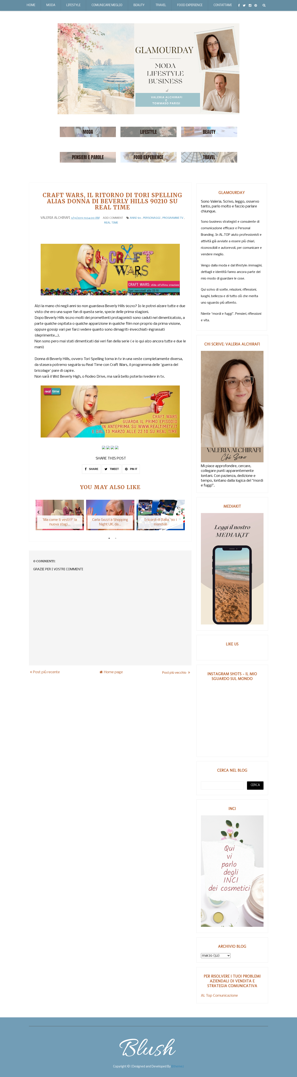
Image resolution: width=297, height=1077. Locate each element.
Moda (50, 5)
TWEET (114, 469)
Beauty (139, 5)
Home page (113, 672)
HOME (31, 5)
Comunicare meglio (107, 5)
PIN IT (133, 469)
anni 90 (135, 218)
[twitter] (244, 5)
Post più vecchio (174, 672)
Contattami (223, 5)
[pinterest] (255, 5)
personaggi (151, 218)
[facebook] (239, 5)
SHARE (93, 469)
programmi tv (172, 218)
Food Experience (189, 5)
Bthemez (177, 1066)
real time (111, 222)
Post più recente (46, 672)
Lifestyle (73, 5)
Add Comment (113, 218)
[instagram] (250, 5)
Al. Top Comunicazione (219, 996)
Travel (161, 5)
